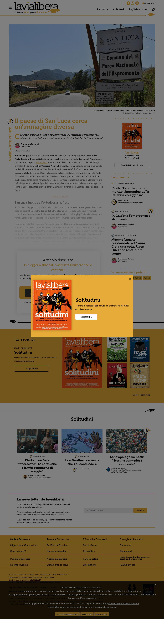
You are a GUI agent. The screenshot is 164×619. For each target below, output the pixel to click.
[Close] (130, 278)
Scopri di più (86, 316)
